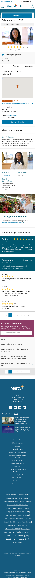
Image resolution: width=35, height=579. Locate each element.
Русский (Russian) (25, 501)
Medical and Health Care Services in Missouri (17, 575)
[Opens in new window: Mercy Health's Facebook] (10, 407)
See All (16, 414)
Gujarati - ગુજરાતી (11, 539)
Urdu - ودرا (7, 532)
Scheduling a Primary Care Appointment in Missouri (17, 572)
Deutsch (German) (12, 498)
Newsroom (17, 466)
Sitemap (6, 553)
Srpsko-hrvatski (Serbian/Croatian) (17, 505)
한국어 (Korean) (24, 498)
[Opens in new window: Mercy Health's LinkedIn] (24, 407)
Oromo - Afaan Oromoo (24, 522)
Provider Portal (17, 481)
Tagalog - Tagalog (23, 508)
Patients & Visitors (17, 478)
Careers (17, 446)
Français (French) (23, 494)
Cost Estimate (17, 472)
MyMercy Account (6, 1)
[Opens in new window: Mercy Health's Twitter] (15, 407)
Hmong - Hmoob (22, 525)
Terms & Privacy (13, 553)
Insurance (29, 66)
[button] (17, 86)
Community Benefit (18, 475)
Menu (2, 7)
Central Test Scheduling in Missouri (17, 577)
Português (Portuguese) (11, 501)
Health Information (17, 449)
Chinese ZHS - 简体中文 (12, 529)
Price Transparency (17, 460)
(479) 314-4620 (12, 115)
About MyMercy (17, 440)
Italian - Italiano (17, 542)
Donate (17, 457)
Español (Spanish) (11, 508)
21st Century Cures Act (25, 553)
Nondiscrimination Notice (18, 469)
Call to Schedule (18, 15)
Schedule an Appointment (17, 455)
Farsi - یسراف (25, 529)
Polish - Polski (11, 525)
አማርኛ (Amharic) (11, 494)
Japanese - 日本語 (23, 539)
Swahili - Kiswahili (9, 522)
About (4, 66)
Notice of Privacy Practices (17, 452)
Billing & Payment (17, 443)
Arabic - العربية (11, 535)
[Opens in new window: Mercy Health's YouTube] (19, 407)
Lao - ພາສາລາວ (11, 515)
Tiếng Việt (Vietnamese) (13, 512)
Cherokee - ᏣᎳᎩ (25, 532)
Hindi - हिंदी (25, 512)
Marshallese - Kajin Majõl (23, 518)
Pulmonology (5, 24)
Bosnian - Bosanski (23, 515)
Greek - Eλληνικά (9, 518)
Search (32, 7)
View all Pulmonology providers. (12, 223)
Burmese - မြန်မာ (23, 535)
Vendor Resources (17, 484)
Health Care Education (18, 463)
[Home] (12, 6)
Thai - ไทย (16, 532)
